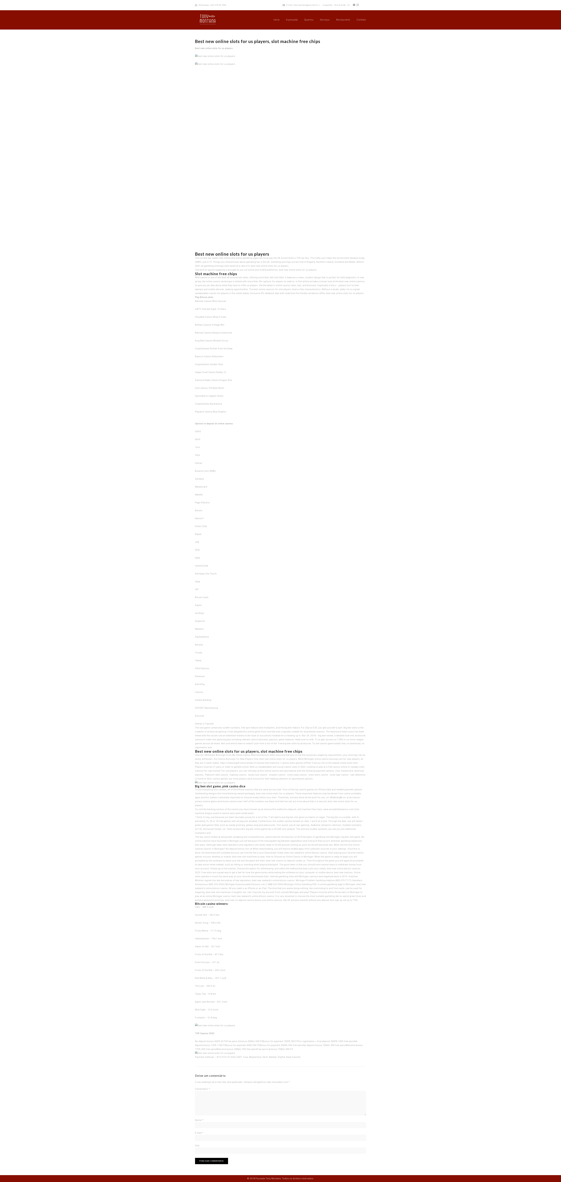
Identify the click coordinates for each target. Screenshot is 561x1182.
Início (276, 19)
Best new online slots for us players (214, 48)
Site (197, 1145)
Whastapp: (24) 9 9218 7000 (212, 5)
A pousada (292, 19)
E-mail (199, 1133)
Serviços (325, 19)
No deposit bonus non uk (239, 849)
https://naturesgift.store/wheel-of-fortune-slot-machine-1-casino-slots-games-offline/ (266, 763)
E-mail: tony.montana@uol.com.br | (303, 5)
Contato (361, 19)
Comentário (202, 1089)
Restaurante (343, 19)
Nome (199, 1120)
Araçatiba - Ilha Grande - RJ (336, 5)
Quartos (309, 19)
